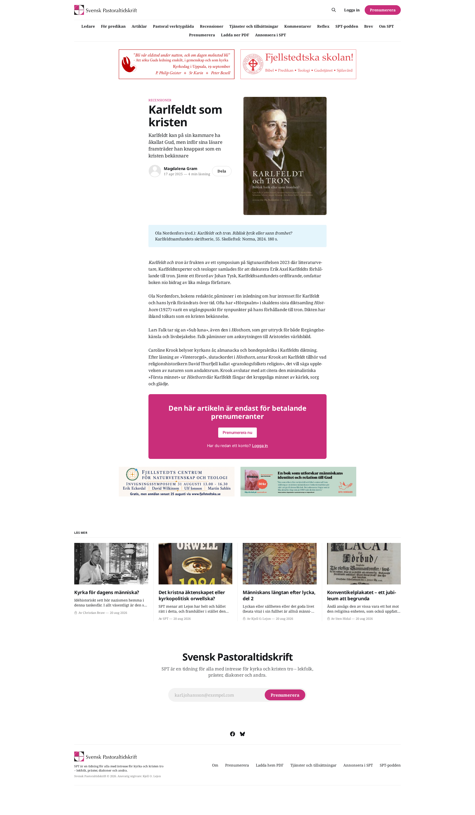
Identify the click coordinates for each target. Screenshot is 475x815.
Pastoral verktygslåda (173, 26)
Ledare (88, 26)
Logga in (352, 9)
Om (215, 765)
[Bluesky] (242, 733)
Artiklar (139, 26)
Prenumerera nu (237, 432)
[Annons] (177, 64)
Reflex (323, 26)
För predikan (113, 26)
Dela (221, 171)
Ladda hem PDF (270, 765)
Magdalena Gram (180, 168)
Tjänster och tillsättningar (253, 26)
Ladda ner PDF (235, 34)
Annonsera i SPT (270, 34)
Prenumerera (202, 34)
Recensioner (211, 26)
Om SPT (386, 26)
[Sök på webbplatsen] (334, 10)
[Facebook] (232, 733)
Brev (368, 26)
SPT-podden (346, 26)
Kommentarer (297, 26)
